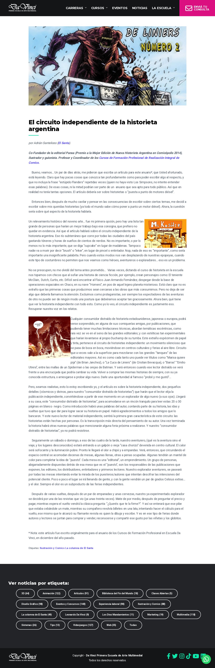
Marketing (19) (155, 614)
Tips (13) (55, 625)
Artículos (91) (81, 593)
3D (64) (25, 593)
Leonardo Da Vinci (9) (77, 614)
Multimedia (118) (186, 614)
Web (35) (111, 625)
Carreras (74, 8)
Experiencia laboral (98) (111, 604)
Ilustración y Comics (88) (151, 604)
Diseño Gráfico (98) (32, 604)
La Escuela (161, 8)
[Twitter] (175, 656)
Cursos (97, 8)
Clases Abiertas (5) (162, 593)
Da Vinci (22, 7)
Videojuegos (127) (83, 625)
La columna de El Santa (79, 548)
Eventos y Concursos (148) (70, 604)
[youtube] (196, 656)
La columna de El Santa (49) (37, 614)
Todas (133, 625)
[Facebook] (168, 656)
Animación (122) (51, 593)
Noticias (139, 8)
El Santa (63, 143)
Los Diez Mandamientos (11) (118, 614)
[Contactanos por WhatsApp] (206, 659)
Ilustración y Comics (52, 548)
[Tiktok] (188, 656)
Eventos (119, 8)
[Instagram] (181, 656)
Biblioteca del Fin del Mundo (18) (120, 593)
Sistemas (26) (29, 625)
